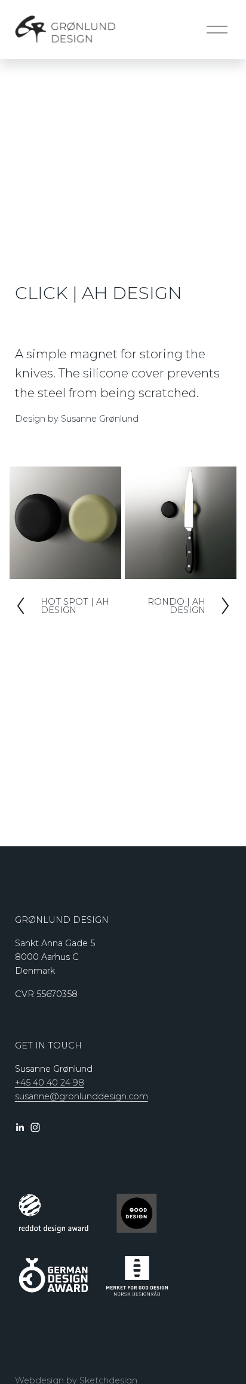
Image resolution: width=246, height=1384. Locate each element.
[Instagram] (35, 1127)
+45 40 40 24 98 (49, 1082)
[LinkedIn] (19, 1127)
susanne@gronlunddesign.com (81, 1096)
